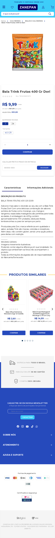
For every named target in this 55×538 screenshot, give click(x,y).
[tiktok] (32, 426)
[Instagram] (22, 426)
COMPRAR (14, 333)
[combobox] (27, 14)
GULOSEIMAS (15, 21)
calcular (44, 168)
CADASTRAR (27, 417)
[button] (8, 132)
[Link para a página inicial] (4, 21)
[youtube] (27, 426)
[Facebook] (18, 426)
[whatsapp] (37, 426)
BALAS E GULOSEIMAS (34, 21)
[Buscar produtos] (50, 14)
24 (13, 123)
